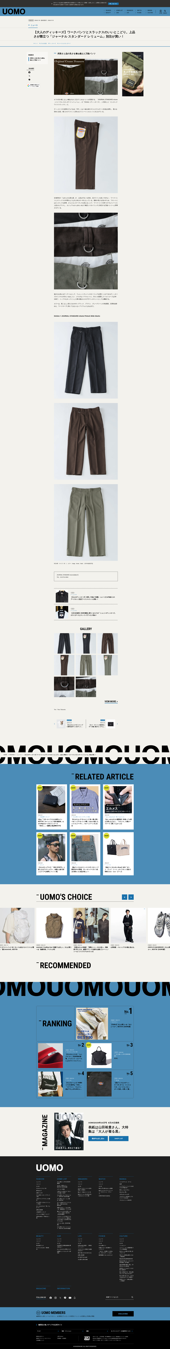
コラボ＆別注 (43, 43)
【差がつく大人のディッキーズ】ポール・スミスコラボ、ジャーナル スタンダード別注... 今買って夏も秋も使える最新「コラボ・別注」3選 (122, 1086)
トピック (41, 864)
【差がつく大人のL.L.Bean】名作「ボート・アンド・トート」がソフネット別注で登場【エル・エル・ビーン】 (118, 869)
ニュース (34, 25)
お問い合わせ (60, 1336)
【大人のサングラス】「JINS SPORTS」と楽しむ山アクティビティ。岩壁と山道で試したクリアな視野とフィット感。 (51, 869)
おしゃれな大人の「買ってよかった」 (115, 817)
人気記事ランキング (44, 817)
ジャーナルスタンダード (64, 43)
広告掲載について (40, 1340)
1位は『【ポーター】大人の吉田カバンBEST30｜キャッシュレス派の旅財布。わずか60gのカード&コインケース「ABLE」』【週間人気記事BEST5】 (51, 823)
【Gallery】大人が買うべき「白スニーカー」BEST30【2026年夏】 (121, 1025)
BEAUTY (108, 12)
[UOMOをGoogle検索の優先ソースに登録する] (33, 85)
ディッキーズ (52, 43)
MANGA (150, 10)
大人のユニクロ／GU (72, 1052)
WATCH (139, 10)
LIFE (128, 12)
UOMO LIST (119, 10)
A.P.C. (116, 1058)
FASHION (108, 10)
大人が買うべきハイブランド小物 (81, 817)
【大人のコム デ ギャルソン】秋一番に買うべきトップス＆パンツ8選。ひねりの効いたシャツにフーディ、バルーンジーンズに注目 (84, 823)
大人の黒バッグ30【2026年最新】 (122, 1055)
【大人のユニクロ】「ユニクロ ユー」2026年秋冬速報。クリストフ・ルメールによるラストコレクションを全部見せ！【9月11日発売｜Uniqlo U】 (74, 1058)
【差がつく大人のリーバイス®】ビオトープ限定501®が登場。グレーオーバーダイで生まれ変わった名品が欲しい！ (85, 869)
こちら (119, 1340)
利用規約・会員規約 (61, 1338)
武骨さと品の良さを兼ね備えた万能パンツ (37, 59)
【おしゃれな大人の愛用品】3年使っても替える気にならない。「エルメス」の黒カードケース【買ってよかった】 (118, 821)
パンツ (36, 43)
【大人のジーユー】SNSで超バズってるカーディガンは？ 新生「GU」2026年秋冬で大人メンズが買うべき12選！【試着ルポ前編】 (128, 949)
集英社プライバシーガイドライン (43, 1338)
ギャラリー (115, 1022)
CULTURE (150, 12)
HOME (5, 754)
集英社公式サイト (40, 1336)
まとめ (117, 1080)
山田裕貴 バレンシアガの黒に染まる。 (48, 947)
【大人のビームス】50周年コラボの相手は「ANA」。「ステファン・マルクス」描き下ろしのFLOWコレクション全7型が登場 (74, 1086)
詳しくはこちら (113, 3)
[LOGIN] (160, 10)
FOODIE (139, 12)
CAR (117, 12)
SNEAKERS (130, 10)
